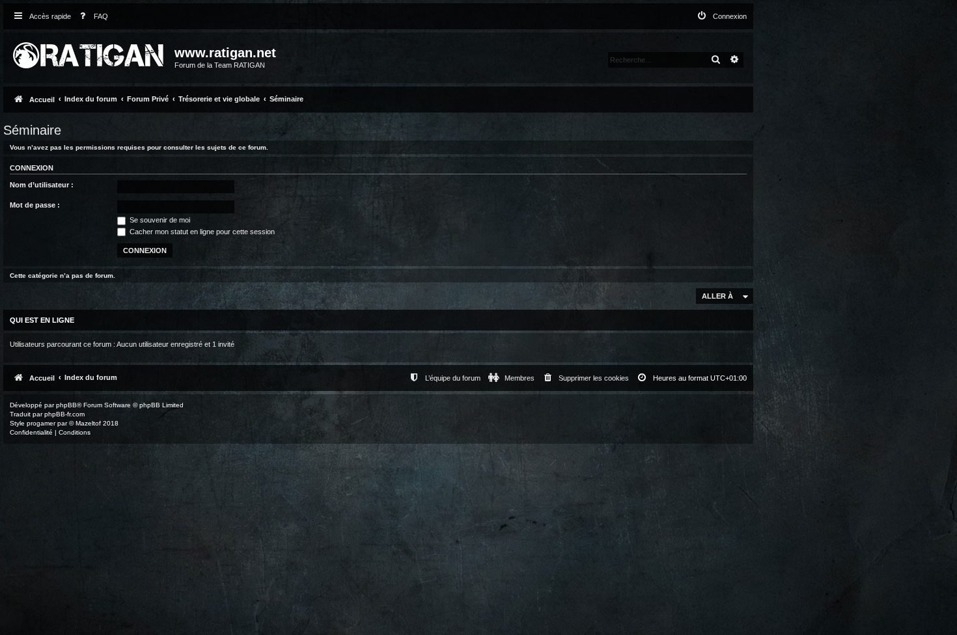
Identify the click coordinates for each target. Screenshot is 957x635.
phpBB (66, 405)
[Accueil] (90, 53)
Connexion (31, 168)
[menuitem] (91, 16)
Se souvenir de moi (159, 220)
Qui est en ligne (42, 320)
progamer (41, 423)
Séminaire (32, 130)
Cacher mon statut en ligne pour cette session (201, 232)
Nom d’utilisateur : (42, 185)
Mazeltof (88, 423)
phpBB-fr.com (64, 414)
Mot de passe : (35, 205)
